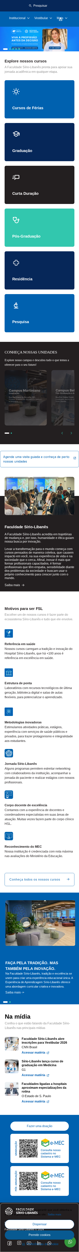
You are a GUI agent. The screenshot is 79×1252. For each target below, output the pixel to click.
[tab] (5, 49)
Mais (60, 18)
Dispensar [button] (40, 1224)
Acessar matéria (33, 1052)
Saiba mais (54, 1214)
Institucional (17, 18)
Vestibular (41, 18)
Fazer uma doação (39, 1126)
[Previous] (62, 433)
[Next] (71, 433)
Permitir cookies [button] (39, 1235)
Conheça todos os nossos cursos (34, 879)
